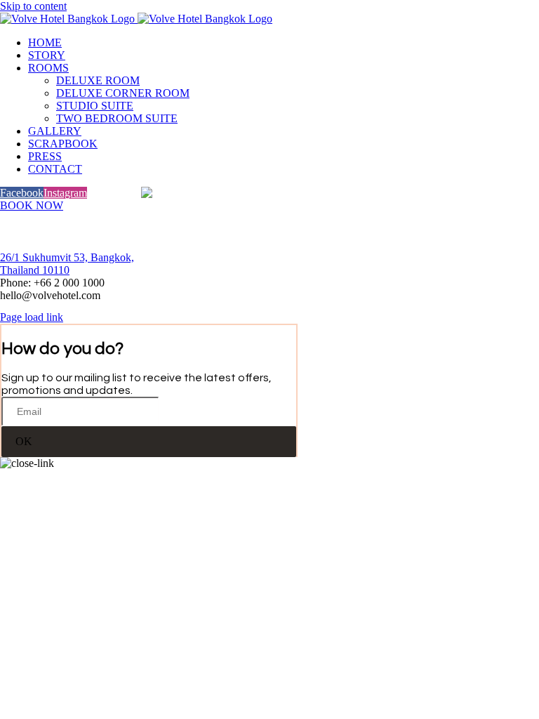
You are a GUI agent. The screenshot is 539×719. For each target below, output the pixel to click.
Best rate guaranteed (269, 226)
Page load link (31, 317)
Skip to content (33, 6)
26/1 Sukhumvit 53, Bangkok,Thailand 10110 (67, 263)
